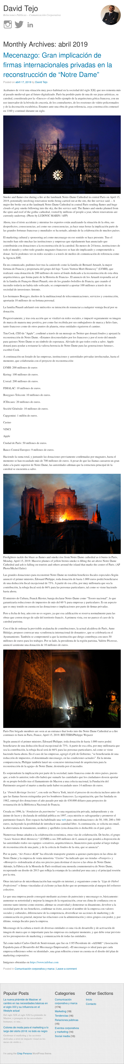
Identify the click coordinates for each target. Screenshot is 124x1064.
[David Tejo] (111, 24)
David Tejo (20, 7)
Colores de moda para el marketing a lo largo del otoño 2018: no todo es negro (25, 1029)
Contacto (91, 1004)
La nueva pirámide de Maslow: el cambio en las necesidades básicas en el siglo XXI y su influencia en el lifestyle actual (25, 1005)
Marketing (60, 1011)
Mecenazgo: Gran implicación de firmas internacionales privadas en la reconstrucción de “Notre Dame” (57, 64)
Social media (62, 1036)
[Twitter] (19, 24)
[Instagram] (7, 24)
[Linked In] (30, 24)
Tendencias (61, 1015)
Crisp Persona (24, 1053)
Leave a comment (66, 968)
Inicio (89, 999)
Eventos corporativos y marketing (67, 1030)
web (64, 819)
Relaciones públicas (66, 1020)
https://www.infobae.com (44, 962)
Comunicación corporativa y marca (34, 968)
